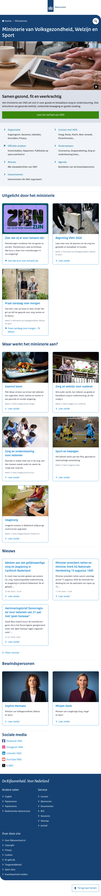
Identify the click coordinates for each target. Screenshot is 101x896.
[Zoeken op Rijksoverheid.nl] (96, 21)
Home (8, 21)
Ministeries (21, 21)
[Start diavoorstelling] (96, 86)
